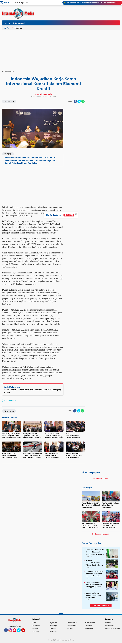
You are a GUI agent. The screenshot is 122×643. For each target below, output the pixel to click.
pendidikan (89, 628)
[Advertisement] (61, 49)
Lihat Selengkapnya (100, 605)
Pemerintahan (90, 623)
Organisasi (53, 623)
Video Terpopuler (91, 472)
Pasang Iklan (109, 625)
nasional (35, 628)
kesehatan (88, 625)
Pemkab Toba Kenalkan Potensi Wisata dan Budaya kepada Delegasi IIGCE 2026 (95, 563)
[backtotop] (61, 615)
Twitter (20, 633)
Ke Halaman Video (100, 478)
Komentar (10, 101)
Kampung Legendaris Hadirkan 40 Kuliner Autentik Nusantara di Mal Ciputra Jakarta (95, 573)
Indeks (7, 23)
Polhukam (36, 625)
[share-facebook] (75, 101)
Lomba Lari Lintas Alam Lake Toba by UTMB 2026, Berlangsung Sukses (110, 525)
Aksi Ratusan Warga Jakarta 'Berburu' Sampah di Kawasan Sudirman (92, 3)
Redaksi (108, 623)
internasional (19, 23)
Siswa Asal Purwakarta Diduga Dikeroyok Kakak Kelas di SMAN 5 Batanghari (95, 552)
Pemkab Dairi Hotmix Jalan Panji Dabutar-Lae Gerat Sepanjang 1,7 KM (32, 391)
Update (69, 215)
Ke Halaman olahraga (100, 534)
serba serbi (53, 631)
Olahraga (87, 487)
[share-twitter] (79, 101)
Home (6, 3)
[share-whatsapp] (83, 101)
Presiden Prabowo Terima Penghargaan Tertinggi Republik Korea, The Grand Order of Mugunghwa (94, 584)
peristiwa (35, 631)
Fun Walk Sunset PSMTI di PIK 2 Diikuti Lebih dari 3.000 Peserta (91, 505)
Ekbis (34, 623)
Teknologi (53, 625)
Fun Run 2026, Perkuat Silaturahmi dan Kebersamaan (110, 505)
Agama (19, 28)
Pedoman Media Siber (113, 628)
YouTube (24, 633)
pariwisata (70, 628)
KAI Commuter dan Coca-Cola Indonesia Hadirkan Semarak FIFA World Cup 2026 (90, 525)
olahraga (53, 628)
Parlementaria (72, 623)
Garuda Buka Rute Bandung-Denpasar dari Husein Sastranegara (93, 595)
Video (9, 28)
